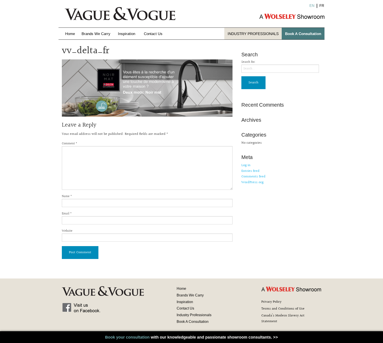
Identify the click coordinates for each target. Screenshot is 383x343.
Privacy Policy (271, 302)
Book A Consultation (303, 34)
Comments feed (253, 176)
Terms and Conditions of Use (283, 309)
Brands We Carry (96, 34)
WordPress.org (252, 182)
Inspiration (126, 34)
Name (67, 196)
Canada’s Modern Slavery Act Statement (283, 318)
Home (70, 34)
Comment (69, 143)
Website (67, 231)
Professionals (253, 34)
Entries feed (250, 171)
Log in (245, 165)
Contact (153, 34)
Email (67, 214)
